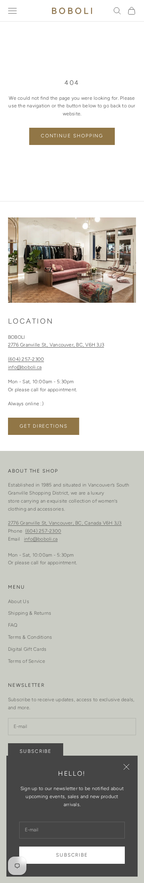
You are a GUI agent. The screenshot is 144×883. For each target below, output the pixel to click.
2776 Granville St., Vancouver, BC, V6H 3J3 (56, 345)
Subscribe (72, 855)
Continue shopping (72, 136)
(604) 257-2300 (26, 359)
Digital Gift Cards (27, 649)
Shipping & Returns (29, 613)
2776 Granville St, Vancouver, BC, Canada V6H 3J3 (65, 523)
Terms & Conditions (30, 637)
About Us (18, 601)
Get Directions (44, 426)
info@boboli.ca (25, 367)
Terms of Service (26, 661)
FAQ (13, 625)
